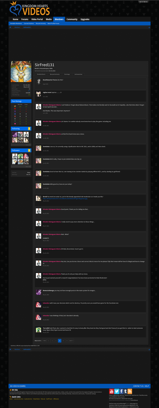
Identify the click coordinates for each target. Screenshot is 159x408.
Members (59, 19)
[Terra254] (20, 156)
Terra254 (46, 328)
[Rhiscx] (20, 134)
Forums (24, 19)
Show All (28, 145)
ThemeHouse (134, 400)
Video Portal (37, 19)
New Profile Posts (53, 23)
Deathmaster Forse (50, 80)
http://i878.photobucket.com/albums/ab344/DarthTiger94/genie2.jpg (65, 199)
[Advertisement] (79, 45)
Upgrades (85, 19)
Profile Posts (41, 74)
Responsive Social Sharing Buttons (118, 407)
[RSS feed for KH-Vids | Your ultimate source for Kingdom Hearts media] (129, 391)
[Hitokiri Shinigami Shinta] (26, 134)
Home (15, 19)
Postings (67, 74)
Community (72, 19)
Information (78, 74)
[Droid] (26, 139)
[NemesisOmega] (14, 134)
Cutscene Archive (18, 399)
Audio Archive (28, 399)
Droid (45, 197)
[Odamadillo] (20, 139)
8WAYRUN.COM (35, 345)
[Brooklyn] (20, 161)
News (11, 399)
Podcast (43, 399)
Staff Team (49, 399)
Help (147, 386)
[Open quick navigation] (149, 27)
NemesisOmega (48, 290)
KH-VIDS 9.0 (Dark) (18, 386)
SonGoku (46, 146)
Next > (71, 340)
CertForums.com (134, 407)
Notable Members (16, 23)
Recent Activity (54, 74)
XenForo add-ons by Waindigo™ (117, 403)
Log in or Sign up (143, 1)
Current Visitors (29, 23)
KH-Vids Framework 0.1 (120, 398)
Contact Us (138, 386)
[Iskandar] (26, 156)
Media (49, 19)
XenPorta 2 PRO (15, 345)
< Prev (44, 340)
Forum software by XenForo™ (124, 395)
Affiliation (56, 399)
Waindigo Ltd (133, 403)
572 (29, 91)
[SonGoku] (14, 139)
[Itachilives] (14, 161)
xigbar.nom (47, 92)
